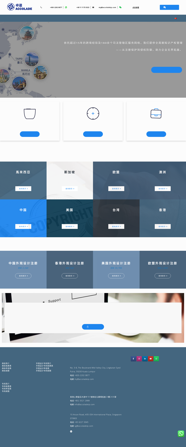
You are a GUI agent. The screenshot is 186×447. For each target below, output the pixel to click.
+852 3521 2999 (82, 400)
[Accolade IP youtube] (150, 358)
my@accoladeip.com (84, 379)
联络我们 (161, 18)
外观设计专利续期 (43, 370)
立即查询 (171, 7)
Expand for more (79, 431)
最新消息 (126, 18)
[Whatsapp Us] (156, 358)
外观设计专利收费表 (44, 366)
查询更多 (22, 189)
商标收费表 (6, 366)
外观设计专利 (72, 18)
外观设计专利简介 (43, 363)
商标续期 (5, 370)
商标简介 (5, 363)
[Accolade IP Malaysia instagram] (139, 358)
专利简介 (91, 18)
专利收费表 (6, 386)
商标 (54, 18)
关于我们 (39, 18)
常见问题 (144, 18)
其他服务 (109, 18)
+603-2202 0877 (82, 375)
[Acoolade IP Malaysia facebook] (133, 358)
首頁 (24, 18)
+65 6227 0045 (81, 422)
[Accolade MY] (19, 7)
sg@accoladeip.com (84, 426)
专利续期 (5, 391)
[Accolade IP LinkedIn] (145, 358)
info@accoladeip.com (85, 404)
